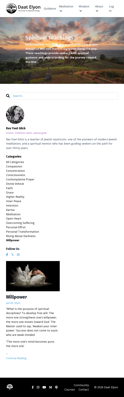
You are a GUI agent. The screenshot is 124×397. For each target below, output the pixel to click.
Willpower (16, 297)
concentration (15, 171)
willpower (13, 240)
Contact (84, 389)
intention (12, 205)
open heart (13, 218)
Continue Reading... (17, 358)
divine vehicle (15, 184)
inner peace (13, 201)
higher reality (15, 196)
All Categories (15, 162)
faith (9, 188)
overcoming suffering (20, 223)
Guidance (50, 8)
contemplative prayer (20, 179)
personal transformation (22, 231)
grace (10, 192)
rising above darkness (21, 236)
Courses (69, 389)
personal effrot (16, 227)
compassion (14, 166)
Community (81, 385)
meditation (13, 214)
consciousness (15, 175)
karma (10, 210)
